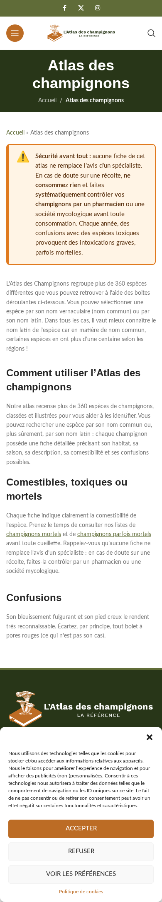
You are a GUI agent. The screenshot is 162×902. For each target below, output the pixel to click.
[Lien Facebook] (64, 8)
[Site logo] (81, 33)
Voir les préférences (81, 874)
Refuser (81, 851)
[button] (149, 737)
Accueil (47, 100)
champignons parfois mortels (114, 534)
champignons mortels (33, 534)
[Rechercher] (151, 33)
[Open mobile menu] (15, 33)
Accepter (81, 828)
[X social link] (81, 8)
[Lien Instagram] (98, 8)
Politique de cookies (81, 891)
